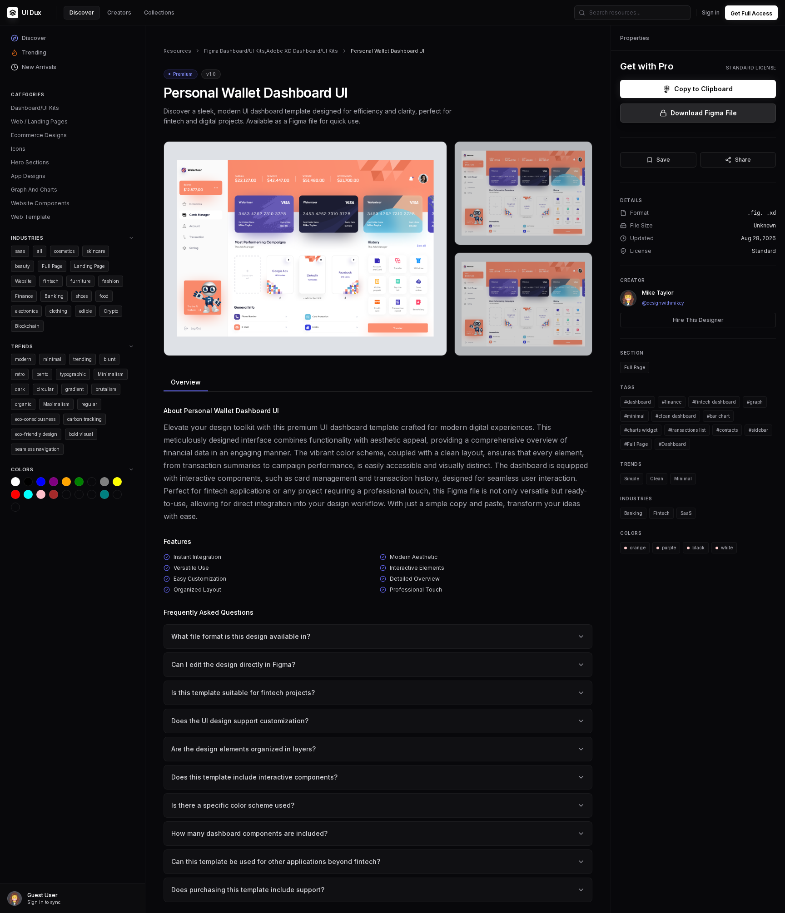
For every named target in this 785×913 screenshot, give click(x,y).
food (104, 296)
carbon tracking (84, 419)
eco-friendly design (36, 434)
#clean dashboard (676, 416)
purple (669, 547)
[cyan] (28, 494)
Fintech (661, 513)
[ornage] (15, 507)
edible (85, 311)
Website (23, 281)
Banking (54, 296)
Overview (186, 382)
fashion (110, 281)
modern (23, 359)
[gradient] (91, 494)
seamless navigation (37, 449)
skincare (95, 251)
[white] (15, 481)
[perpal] (91, 481)
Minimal (683, 478)
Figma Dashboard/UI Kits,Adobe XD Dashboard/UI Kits (271, 51)
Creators (119, 12)
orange (638, 547)
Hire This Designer (698, 319)
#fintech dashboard (714, 402)
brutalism (105, 389)
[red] (15, 494)
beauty (22, 266)
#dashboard (637, 402)
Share (743, 159)
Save (663, 159)
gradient (74, 389)
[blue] (40, 481)
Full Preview (417, 345)
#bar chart (718, 416)
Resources (177, 51)
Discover (82, 12)
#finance (671, 402)
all (39, 251)
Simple (631, 478)
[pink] (40, 494)
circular (45, 389)
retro (20, 374)
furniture (80, 281)
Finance (24, 296)
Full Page (52, 266)
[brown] (53, 494)
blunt (109, 359)
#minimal (634, 416)
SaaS (686, 513)
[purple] (53, 481)
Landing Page (89, 266)
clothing (58, 311)
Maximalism (56, 404)
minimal (52, 359)
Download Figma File (704, 113)
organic (23, 404)
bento (42, 374)
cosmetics (64, 251)
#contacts (727, 430)
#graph (755, 402)
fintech (51, 281)
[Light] (117, 494)
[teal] (104, 494)
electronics (26, 311)
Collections (159, 12)
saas (20, 251)
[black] (28, 481)
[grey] (104, 481)
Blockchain (27, 326)
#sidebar (758, 430)
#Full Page (636, 444)
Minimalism (111, 374)
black (698, 547)
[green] (79, 481)
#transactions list (687, 430)
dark (20, 389)
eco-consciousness (35, 419)
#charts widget (640, 430)
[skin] (79, 494)
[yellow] (117, 481)
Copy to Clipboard (703, 89)
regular (89, 404)
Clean (656, 478)
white (727, 547)
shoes (81, 296)
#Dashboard (672, 444)
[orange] (66, 481)
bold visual (81, 434)
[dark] (66, 494)
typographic (73, 374)
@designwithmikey (663, 303)
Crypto (111, 311)
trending (82, 359)
